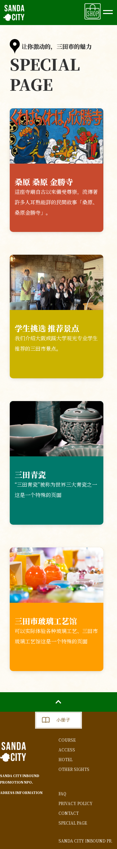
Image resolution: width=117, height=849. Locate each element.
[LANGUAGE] (108, 9)
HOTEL (65, 759)
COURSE (67, 740)
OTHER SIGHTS (73, 769)
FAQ (62, 793)
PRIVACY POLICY (75, 803)
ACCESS (66, 749)
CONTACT (68, 813)
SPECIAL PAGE (72, 823)
